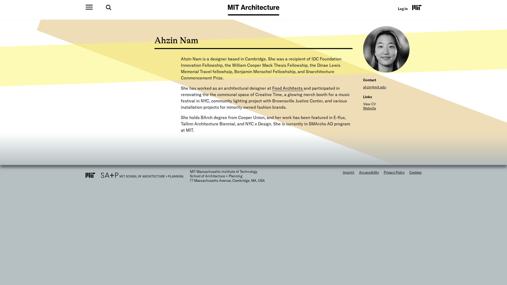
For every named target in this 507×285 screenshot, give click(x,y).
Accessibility (369, 172)
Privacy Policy (394, 172)
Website (369, 108)
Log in (403, 9)
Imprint (348, 172)
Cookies (415, 172)
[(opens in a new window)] (417, 7)
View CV (369, 104)
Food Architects (288, 88)
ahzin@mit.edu (374, 87)
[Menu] (89, 7)
